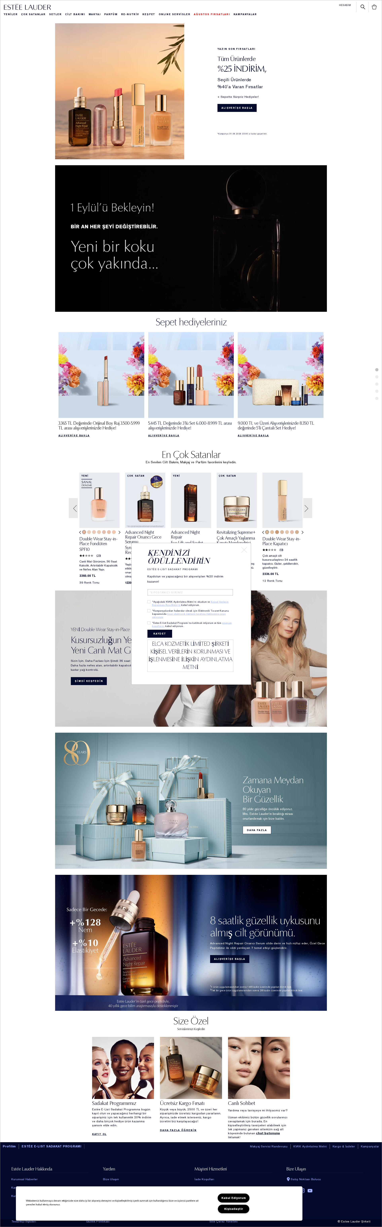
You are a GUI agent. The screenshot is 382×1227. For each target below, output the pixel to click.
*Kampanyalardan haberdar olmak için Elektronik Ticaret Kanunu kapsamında (190, 614)
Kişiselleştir (233, 1209)
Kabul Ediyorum (233, 1198)
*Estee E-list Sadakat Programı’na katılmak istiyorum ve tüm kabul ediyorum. (192, 624)
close (244, 550)
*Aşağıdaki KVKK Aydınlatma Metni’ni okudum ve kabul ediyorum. (190, 603)
